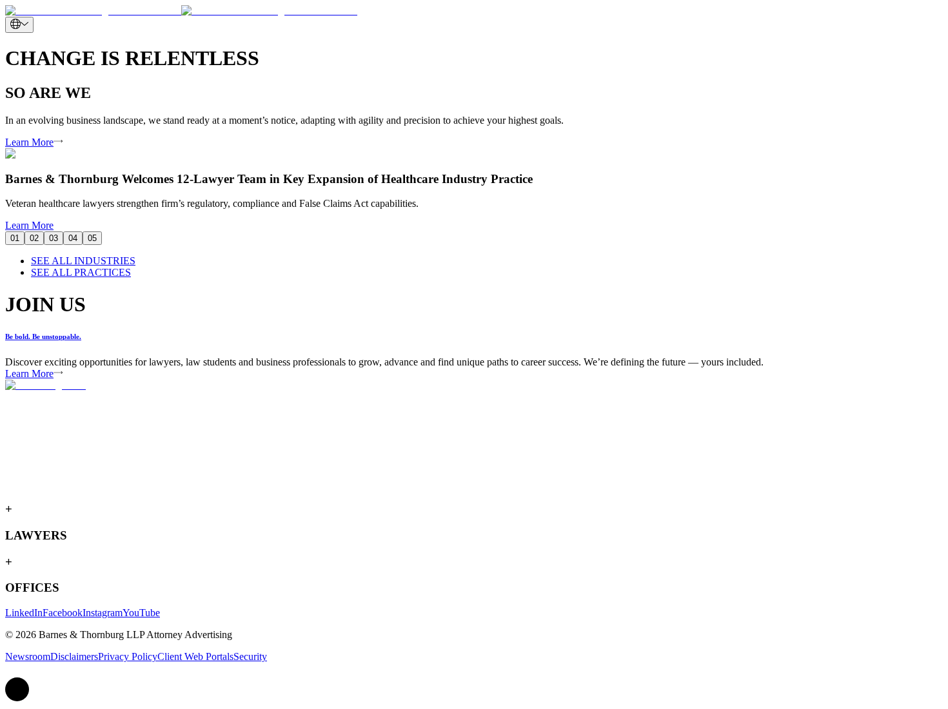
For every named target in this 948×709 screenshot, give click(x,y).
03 (53, 238)
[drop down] (19, 25)
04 (72, 238)
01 (14, 238)
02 (34, 238)
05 (92, 238)
